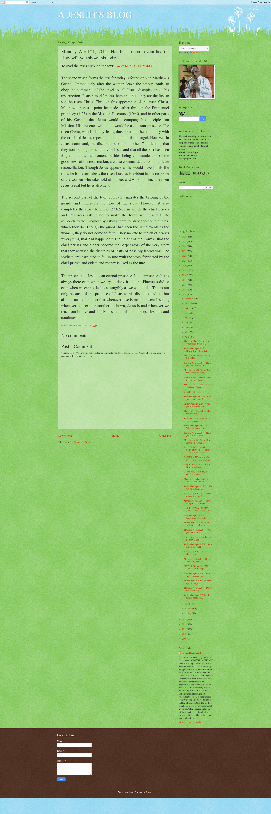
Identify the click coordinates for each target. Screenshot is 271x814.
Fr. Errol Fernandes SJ (192, 652)
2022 (184, 255)
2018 (184, 275)
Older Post (165, 435)
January (188, 613)
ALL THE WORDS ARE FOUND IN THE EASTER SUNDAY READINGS (197, 450)
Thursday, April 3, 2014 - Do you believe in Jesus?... (198, 589)
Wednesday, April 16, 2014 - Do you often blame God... (198, 487)
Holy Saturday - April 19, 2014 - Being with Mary (198, 466)
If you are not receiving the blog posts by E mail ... (198, 538)
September (190, 312)
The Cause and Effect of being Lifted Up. (197, 357)
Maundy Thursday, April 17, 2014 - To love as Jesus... (196, 480)
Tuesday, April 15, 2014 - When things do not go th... (197, 495)
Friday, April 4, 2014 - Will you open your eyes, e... (197, 582)
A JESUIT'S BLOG (95, 14)
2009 (184, 638)
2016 (184, 284)
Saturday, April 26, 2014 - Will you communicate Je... (197, 398)
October (188, 307)
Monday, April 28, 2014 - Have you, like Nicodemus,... (197, 371)
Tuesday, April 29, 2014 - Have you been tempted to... (197, 364)
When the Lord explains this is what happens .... (197, 419)
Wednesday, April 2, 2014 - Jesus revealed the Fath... (198, 596)
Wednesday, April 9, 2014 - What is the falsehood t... (198, 545)
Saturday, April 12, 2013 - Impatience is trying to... (195, 516)
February (189, 608)
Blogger (149, 792)
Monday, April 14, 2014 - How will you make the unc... (197, 502)
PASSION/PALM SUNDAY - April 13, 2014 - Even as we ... (198, 509)
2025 (184, 241)
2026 (184, 236)
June (187, 327)
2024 (184, 246)
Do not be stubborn (192, 391)
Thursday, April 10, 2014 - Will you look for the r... (197, 531)
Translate (200, 52)
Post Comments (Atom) (80, 442)
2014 (184, 294)
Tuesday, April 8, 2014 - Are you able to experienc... (198, 553)
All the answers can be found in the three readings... (197, 378)
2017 (184, 279)
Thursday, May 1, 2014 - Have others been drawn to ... (197, 342)
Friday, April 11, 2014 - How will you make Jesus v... (196, 524)
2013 (184, 619)
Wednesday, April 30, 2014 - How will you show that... (196, 349)
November (189, 303)
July (187, 322)
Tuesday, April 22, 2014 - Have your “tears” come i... (197, 434)
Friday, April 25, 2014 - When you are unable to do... (197, 405)
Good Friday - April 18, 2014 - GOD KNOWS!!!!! (197, 473)
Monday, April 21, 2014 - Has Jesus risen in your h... (197, 441)
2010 (184, 633)
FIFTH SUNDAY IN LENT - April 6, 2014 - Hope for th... (197, 567)
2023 (184, 251)
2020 (184, 265)
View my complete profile (190, 722)
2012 (184, 624)
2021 (184, 260)
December (189, 298)
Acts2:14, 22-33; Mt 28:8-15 (134, 66)
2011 (184, 629)
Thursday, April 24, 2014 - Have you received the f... (198, 412)
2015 (184, 289)
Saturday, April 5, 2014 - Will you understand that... (197, 574)
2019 (184, 270)
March (188, 603)
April (187, 336)
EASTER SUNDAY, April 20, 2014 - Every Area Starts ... (197, 458)
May (187, 332)
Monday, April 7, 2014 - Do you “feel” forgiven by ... (198, 560)
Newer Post (65, 435)
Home (115, 435)
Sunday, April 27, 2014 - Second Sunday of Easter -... (198, 386)
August (188, 317)
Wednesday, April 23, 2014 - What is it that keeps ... (196, 427)
